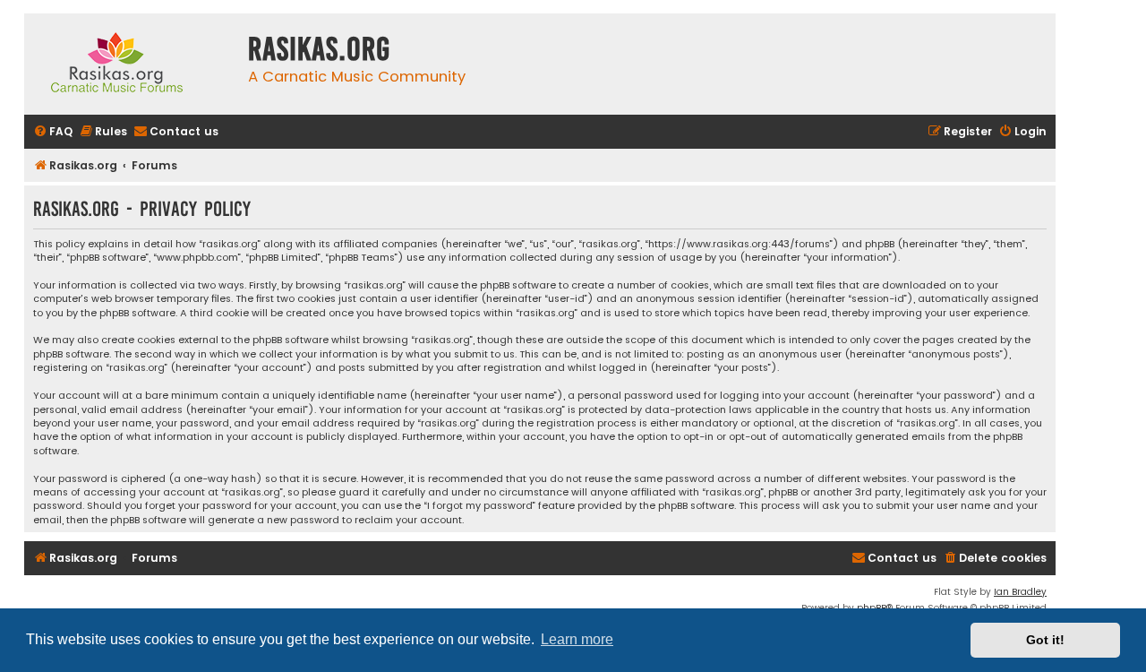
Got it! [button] (1045, 640)
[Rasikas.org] (132, 64)
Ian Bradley (1020, 592)
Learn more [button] (577, 639)
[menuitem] (53, 132)
